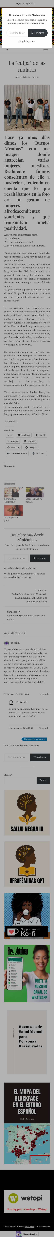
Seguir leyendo (27, 41)
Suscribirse (37, 32)
